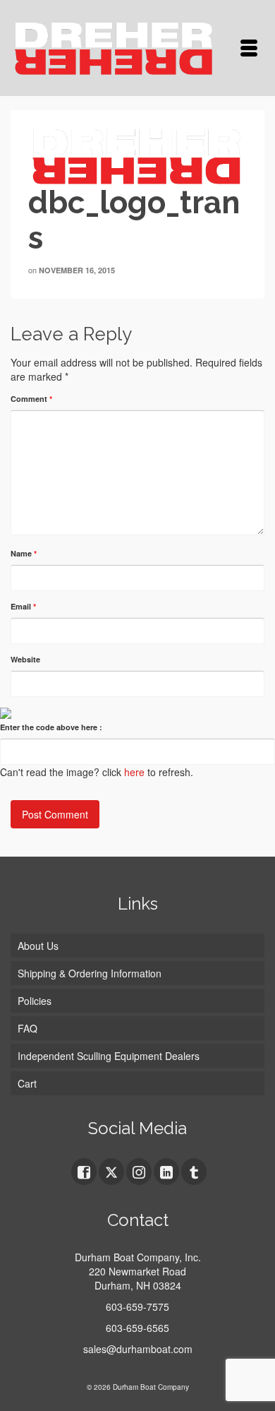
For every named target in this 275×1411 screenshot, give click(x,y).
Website (25, 659)
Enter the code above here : (51, 727)
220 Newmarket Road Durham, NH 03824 (137, 1278)
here (134, 772)
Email (23, 606)
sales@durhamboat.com (137, 1349)
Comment (31, 398)
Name (24, 553)
